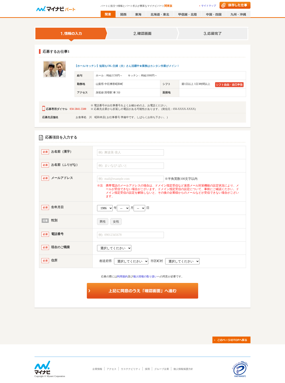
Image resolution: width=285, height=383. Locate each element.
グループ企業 (161, 369)
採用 (147, 369)
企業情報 (97, 369)
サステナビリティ (130, 369)
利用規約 (122, 276)
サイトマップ (208, 5)
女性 (116, 221)
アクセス (111, 369)
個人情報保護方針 (183, 369)
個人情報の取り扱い (145, 276)
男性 (103, 221)
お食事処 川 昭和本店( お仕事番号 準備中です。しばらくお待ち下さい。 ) (122, 117)
